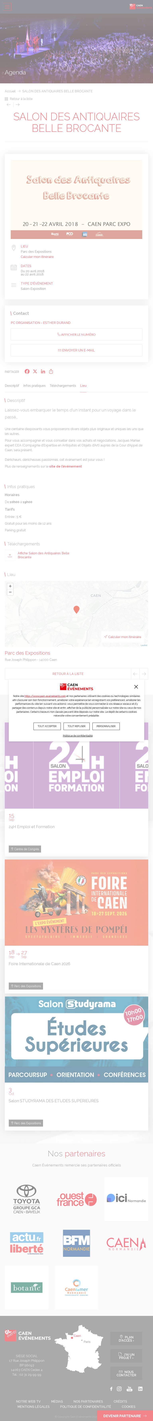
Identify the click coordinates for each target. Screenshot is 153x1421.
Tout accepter (47, 726)
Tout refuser (76, 726)
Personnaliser (106, 726)
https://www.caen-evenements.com (45, 696)
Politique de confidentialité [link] (78, 735)
